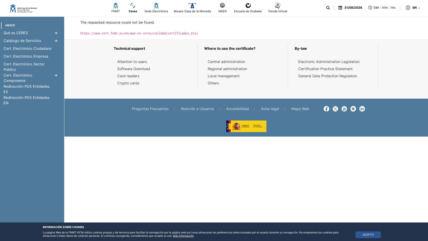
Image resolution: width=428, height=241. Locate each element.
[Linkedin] (362, 108)
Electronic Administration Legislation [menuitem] (329, 61)
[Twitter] (335, 108)
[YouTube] (344, 108)
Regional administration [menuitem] (227, 68)
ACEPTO (368, 234)
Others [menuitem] (213, 83)
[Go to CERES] (21, 8)
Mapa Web (300, 108)
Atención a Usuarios (197, 108)
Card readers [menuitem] (128, 76)
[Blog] (353, 108)
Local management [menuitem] (224, 76)
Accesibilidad (237, 108)
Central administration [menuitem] (226, 61)
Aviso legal (270, 108)
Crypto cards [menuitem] (128, 83)
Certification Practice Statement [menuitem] (325, 68)
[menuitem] (10, 25)
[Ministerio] (246, 126)
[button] (56, 33)
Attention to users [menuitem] (132, 61)
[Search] (328, 8)
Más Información (183, 235)
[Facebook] (326, 108)
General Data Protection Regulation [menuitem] (327, 76)
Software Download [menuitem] (133, 68)
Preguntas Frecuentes (150, 108)
